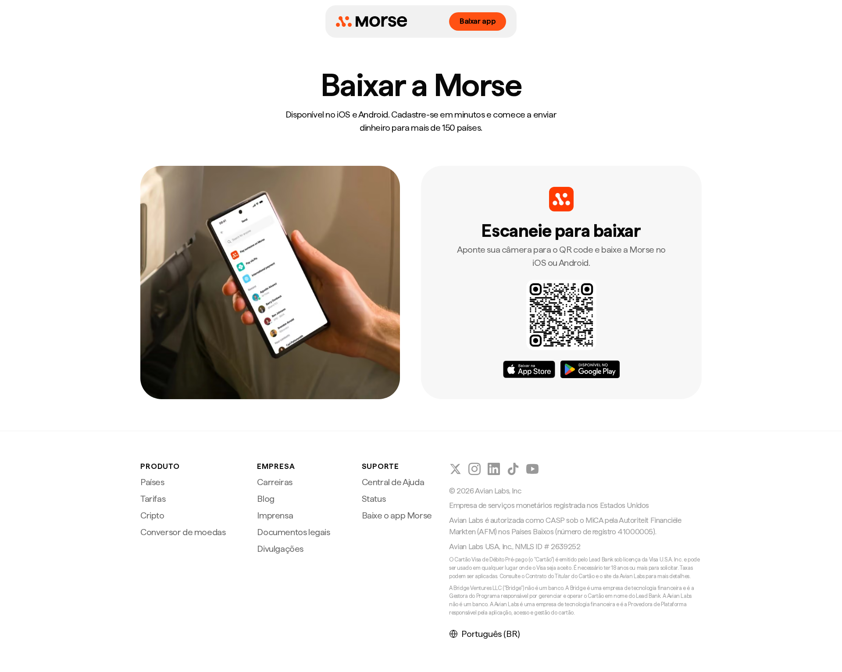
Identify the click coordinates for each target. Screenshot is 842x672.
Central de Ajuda (393, 482)
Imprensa (275, 515)
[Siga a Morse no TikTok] (513, 469)
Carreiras (274, 482)
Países (152, 482)
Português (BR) (490, 634)
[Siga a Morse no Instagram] (474, 469)
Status (374, 498)
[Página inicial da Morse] (371, 21)
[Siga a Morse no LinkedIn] (494, 469)
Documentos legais (293, 532)
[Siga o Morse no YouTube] (532, 469)
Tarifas (152, 498)
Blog (265, 498)
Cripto (152, 515)
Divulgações (280, 548)
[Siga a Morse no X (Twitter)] (455, 469)
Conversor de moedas (182, 532)
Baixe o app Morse (397, 515)
